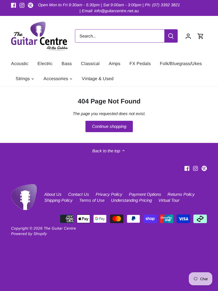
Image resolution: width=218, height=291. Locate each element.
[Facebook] (13, 5)
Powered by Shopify (29, 234)
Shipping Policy (58, 200)
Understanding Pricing (131, 200)
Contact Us (78, 194)
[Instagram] (22, 5)
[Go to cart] (200, 36)
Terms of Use (91, 200)
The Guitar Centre (60, 228)
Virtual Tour (168, 200)
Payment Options (145, 194)
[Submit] (170, 36)
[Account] (188, 36)
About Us (53, 194)
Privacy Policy (109, 194)
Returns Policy (181, 194)
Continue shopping (109, 126)
